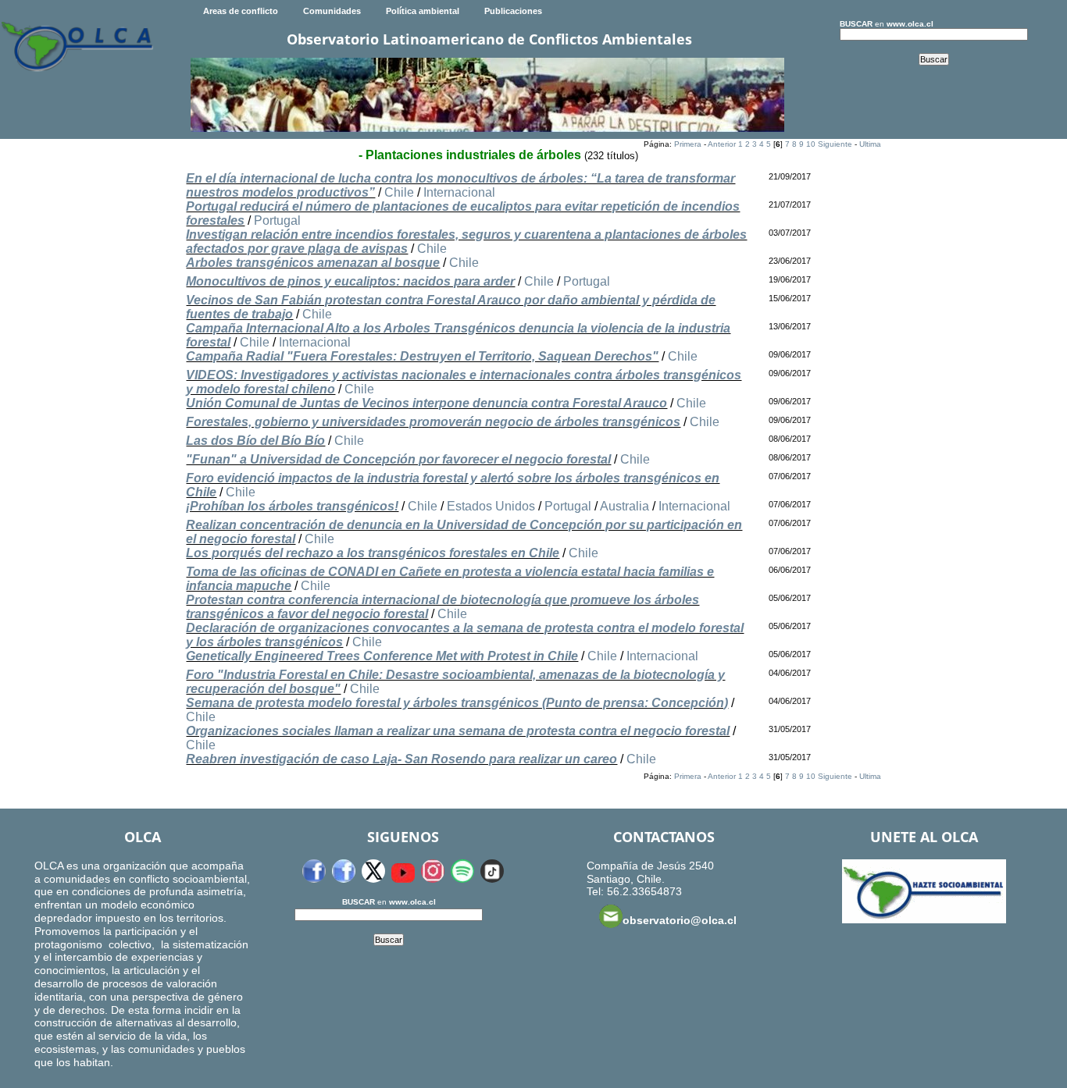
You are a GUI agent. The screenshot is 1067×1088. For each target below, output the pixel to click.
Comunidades (332, 11)
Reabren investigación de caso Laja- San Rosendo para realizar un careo (401, 759)
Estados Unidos (491, 506)
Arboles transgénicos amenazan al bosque (313, 262)
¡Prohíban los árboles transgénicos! (292, 506)
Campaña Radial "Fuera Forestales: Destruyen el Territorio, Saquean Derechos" (422, 356)
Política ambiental (422, 11)
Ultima (870, 144)
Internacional (459, 192)
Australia (624, 506)
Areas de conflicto (240, 11)
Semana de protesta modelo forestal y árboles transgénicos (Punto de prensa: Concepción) (457, 702)
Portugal (277, 220)
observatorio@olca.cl (680, 920)
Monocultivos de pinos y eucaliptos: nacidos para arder (350, 281)
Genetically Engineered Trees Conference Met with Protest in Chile (382, 656)
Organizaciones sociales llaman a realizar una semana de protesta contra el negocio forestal (458, 731)
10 (810, 144)
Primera (687, 144)
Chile (399, 192)
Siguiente (835, 144)
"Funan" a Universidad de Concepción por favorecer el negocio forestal (398, 459)
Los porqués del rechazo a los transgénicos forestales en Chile (372, 553)
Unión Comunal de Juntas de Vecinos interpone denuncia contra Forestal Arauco (426, 403)
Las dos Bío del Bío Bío (255, 440)
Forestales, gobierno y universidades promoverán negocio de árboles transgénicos (433, 421)
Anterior (722, 144)
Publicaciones (513, 11)
